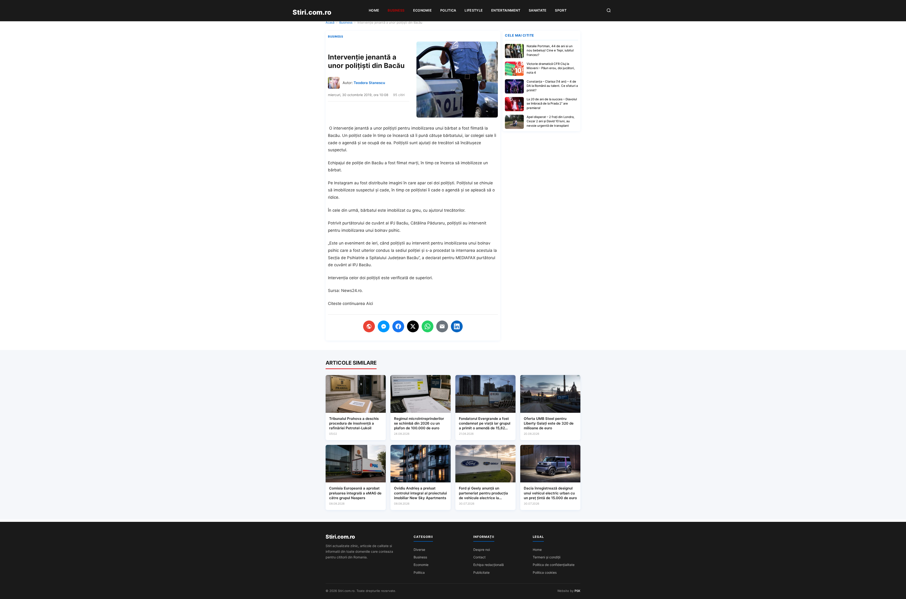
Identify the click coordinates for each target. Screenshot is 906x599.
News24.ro (351, 290)
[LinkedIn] (457, 326)
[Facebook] (398, 326)
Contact (479, 557)
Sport (560, 10)
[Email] (442, 326)
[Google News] (369, 326)
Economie (422, 10)
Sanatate (537, 10)
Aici (369, 303)
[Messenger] (384, 326)
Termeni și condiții (546, 557)
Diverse (419, 550)
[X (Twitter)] (413, 326)
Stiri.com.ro (340, 537)
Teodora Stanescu (369, 82)
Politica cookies (545, 572)
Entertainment (505, 10)
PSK (577, 591)
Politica (448, 10)
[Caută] (608, 11)
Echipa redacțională (488, 565)
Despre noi (481, 550)
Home (374, 10)
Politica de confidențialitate (554, 565)
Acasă (330, 22)
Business (396, 10)
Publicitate (481, 572)
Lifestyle (474, 10)
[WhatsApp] (427, 326)
